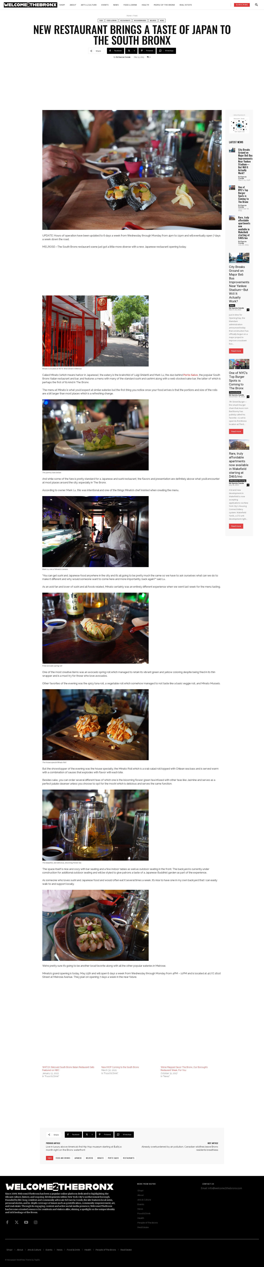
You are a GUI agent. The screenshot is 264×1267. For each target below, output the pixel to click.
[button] (256, 5)
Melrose (153, 20)
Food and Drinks (63, 1158)
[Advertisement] (132, 87)
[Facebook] (7, 1222)
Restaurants (125, 20)
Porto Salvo (190, 374)
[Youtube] (26, 1222)
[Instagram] (36, 1222)
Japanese (78, 1158)
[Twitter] (17, 1222)
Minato (100, 1158)
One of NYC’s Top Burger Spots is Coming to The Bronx (243, 194)
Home (129, 16)
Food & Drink (112, 20)
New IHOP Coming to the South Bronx (120, 1067)
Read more (236, 351)
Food (135, 16)
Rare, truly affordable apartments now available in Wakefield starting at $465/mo (244, 228)
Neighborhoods (140, 20)
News (162, 20)
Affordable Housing (237, 481)
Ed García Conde (123, 57)
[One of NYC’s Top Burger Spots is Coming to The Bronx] (232, 187)
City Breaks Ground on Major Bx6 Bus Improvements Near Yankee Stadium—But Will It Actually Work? (245, 161)
